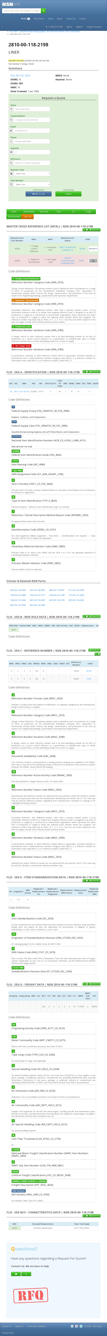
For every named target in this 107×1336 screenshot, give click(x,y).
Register (79, 26)
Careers (82, 18)
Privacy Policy (8, 1333)
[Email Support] (86, 229)
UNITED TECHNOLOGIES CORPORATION (68, 261)
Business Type (17, 169)
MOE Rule (44, 211)
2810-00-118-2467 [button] (37, 600)
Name (13, 105)
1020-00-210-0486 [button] (18, 595)
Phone (13, 137)
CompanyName (18, 116)
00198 (82, 248)
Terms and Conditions (36, 1326)
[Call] (26, 1274)
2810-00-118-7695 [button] (37, 605)
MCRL (14, 211)
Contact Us (71, 18)
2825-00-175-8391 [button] (57, 590)
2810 (16, 391)
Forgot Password (94, 26)
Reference (15, 159)
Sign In (69, 26)
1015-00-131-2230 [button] (76, 595)
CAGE (58, 211)
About (59, 18)
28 (11, 391)
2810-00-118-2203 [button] (76, 600)
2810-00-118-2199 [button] (57, 600)
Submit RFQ (95, 230)
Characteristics (14, 216)
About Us (19, 1326)
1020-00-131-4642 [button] (18, 600)
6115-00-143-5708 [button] (76, 590)
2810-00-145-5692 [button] (18, 590)
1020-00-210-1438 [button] (57, 595)
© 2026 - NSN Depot (93, 1326)
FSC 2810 (25, 75)
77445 (81, 260)
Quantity (15, 148)
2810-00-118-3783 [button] (18, 605)
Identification (28, 211)
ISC (73, 211)
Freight (88, 211)
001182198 (24, 391)
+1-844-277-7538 (55, 26)
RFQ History (39, 18)
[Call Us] (84, 229)
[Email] (16, 1274)
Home (50, 18)
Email (13, 126)
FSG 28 (14, 75)
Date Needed (17, 180)
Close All (27, 216)
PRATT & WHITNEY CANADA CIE (67, 248)
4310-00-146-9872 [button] (37, 590)
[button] (25, 18)
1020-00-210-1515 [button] (37, 595)
